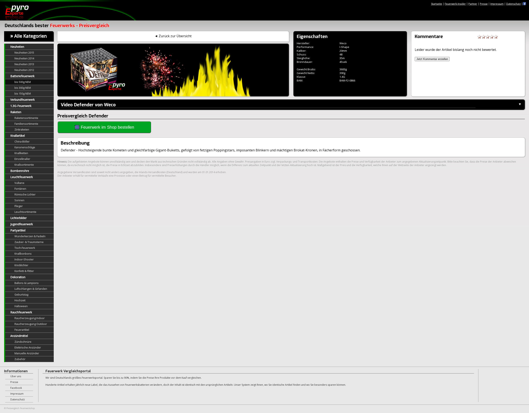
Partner (472, 4)
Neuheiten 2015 (24, 52)
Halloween (21, 306)
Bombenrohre (19, 171)
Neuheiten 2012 (24, 70)
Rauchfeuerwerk (21, 312)
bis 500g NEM (22, 82)
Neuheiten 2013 (24, 64)
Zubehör (19, 359)
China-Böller (22, 141)
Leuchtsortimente (25, 212)
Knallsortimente (24, 164)
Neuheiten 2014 (24, 58)
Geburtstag (21, 294)
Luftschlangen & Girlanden (30, 289)
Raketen (15, 112)
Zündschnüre (22, 342)
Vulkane (19, 183)
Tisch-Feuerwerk (24, 248)
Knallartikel (17, 136)
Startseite (436, 4)
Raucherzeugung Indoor (29, 318)
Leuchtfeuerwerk (21, 177)
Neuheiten (17, 47)
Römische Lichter (25, 194)
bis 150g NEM (22, 93)
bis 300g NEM (22, 88)
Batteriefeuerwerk (22, 76)
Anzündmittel (19, 336)
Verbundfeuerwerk (22, 100)
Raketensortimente (26, 118)
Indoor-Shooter (24, 259)
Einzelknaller (22, 159)
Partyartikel (17, 230)
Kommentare (429, 37)
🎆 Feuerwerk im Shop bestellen (104, 127)
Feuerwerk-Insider (455, 4)
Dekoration (17, 277)
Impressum (497, 4)
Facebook (16, 388)
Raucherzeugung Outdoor (30, 324)
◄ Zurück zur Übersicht (173, 36)
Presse (484, 4)
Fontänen (20, 188)
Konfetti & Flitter (24, 271)
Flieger (18, 206)
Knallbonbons (23, 253)
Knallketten (21, 153)
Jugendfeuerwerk (21, 224)
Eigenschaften (312, 37)
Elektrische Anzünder (27, 347)
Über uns (15, 376)
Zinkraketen (21, 129)
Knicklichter (21, 265)
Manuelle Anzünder (26, 353)
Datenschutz (513, 4)
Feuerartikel (21, 330)
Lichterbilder (18, 218)
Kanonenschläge (24, 147)
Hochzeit (19, 300)
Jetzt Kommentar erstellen (432, 59)
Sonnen (19, 200)
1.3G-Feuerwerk (20, 106)
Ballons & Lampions (26, 283)
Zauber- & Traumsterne (29, 242)
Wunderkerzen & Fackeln (29, 236)
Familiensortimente (26, 124)
